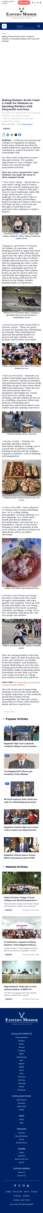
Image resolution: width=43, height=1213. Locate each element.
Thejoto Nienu (27, 124)
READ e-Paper (24, 2)
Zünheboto (21, 1090)
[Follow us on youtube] (40, 2)
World (21, 1120)
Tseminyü (21, 1080)
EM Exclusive (21, 1100)
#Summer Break (9, 712)
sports (26, 1196)
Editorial (22, 1133)
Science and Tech (21, 1159)
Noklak (21, 1067)
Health (21, 1110)
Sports (21, 1162)
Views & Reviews (21, 1136)
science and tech (21, 1200)
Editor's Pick (21, 1106)
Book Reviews (21, 1143)
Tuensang (21, 1083)
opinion (17, 1196)
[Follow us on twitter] (35, 2)
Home (4, 33)
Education (21, 1103)
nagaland (17, 1192)
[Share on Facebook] (19, 134)
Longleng (21, 1050)
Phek (21, 1073)
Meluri (21, 1054)
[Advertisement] (21, 73)
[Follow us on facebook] (32, 2)
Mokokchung (21, 1057)
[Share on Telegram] (7, 134)
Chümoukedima (22, 1037)
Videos (21, 1152)
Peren (21, 1070)
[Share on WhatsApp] (11, 134)
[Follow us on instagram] (37, 2)
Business (21, 1156)
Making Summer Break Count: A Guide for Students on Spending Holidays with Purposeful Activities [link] (20, 38)
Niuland (21, 1064)
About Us (21, 1172)
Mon (21, 1060)
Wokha (21, 1087)
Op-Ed (21, 1139)
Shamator (21, 1077)
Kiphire (21, 1044)
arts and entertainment (22, 1204)
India (21, 1123)
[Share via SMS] (15, 134)
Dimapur (21, 1041)
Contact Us (21, 1176)
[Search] (38, 26)
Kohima (21, 1047)
